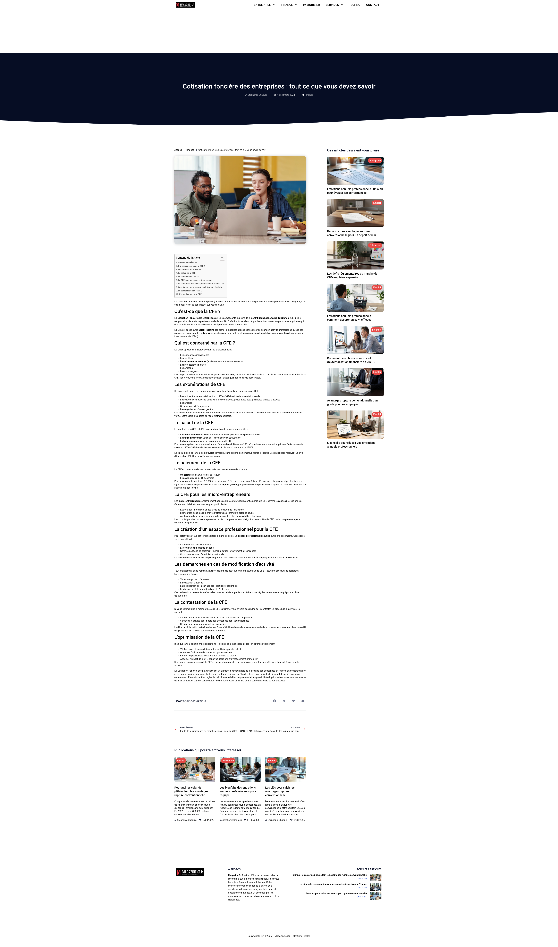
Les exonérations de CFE (189, 269)
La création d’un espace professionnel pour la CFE (201, 283)
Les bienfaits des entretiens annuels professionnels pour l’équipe (238, 791)
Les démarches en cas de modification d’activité (200, 287)
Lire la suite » (362, 878)
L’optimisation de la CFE (190, 294)
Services (332, 5)
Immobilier (311, 5)
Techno (354, 5)
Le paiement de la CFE (188, 276)
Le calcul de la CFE (186, 273)
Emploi (181, 760)
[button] (274, 701)
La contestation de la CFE (190, 291)
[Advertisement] (279, 31)
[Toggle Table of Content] (221, 258)
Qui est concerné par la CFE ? (191, 266)
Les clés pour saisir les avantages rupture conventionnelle (280, 791)
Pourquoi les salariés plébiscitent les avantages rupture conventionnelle (191, 791)
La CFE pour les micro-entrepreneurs (195, 280)
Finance (287, 5)
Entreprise (262, 5)
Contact (372, 5)
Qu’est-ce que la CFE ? (188, 262)
